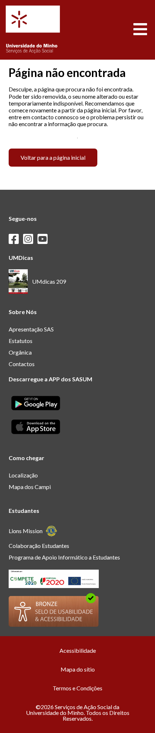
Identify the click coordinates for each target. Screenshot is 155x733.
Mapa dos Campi (30, 486)
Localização (23, 475)
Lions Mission (26, 530)
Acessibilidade (77, 650)
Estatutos (20, 340)
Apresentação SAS (31, 329)
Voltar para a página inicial (53, 157)
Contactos (22, 363)
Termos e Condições (77, 688)
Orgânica (20, 352)
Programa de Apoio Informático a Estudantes (64, 557)
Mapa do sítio (78, 669)
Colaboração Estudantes (39, 545)
